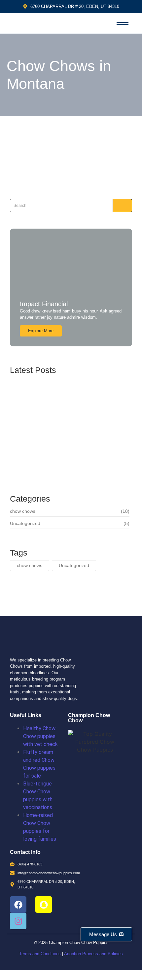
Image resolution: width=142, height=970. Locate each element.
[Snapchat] (43, 904)
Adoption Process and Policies (93, 953)
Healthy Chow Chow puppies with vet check (40, 736)
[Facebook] (18, 904)
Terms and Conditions (40, 953)
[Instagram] (18, 921)
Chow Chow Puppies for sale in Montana (59, 161)
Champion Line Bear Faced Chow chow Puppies (62, 433)
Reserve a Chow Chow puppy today (57, 463)
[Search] (122, 205)
